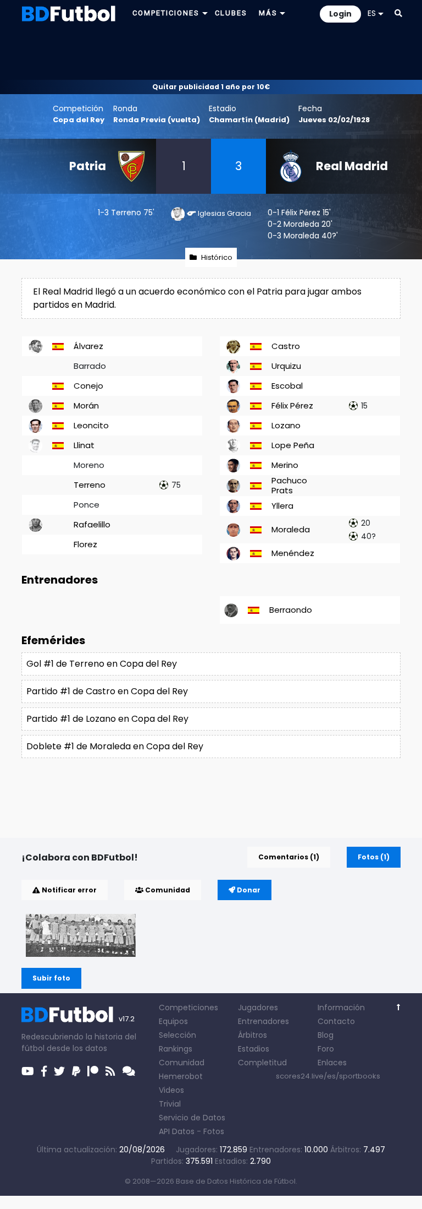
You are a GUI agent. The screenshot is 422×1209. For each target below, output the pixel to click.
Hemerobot (181, 1076)
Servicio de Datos (192, 1117)
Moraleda (301, 224)
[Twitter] (59, 1071)
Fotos (213, 1131)
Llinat (84, 445)
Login (340, 13)
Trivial (170, 1103)
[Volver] (399, 1007)
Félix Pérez (300, 212)
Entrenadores (263, 1021)
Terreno (126, 212)
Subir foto (51, 978)
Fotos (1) (374, 857)
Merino (284, 465)
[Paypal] (76, 1071)
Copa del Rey (78, 120)
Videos (171, 1090)
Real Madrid (352, 166)
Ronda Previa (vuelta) (156, 120)
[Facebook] (44, 1071)
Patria (87, 166)
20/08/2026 (142, 1149)
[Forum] (129, 1071)
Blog (326, 1035)
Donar (247, 890)
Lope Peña (292, 445)
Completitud (262, 1062)
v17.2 (127, 1019)
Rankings (175, 1048)
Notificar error (68, 890)
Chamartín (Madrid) (249, 120)
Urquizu (286, 366)
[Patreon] (92, 1071)
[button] (398, 13)
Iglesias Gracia (224, 213)
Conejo (88, 385)
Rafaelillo (92, 524)
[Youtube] (27, 1071)
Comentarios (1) (288, 857)
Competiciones (188, 1007)
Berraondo (290, 610)
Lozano (286, 425)
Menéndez (292, 553)
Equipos (173, 1021)
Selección (177, 1035)
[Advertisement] (211, 53)
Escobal (287, 385)
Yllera (282, 505)
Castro (285, 346)
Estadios (253, 1048)
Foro (326, 1048)
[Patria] (81, 935)
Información (341, 1007)
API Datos (177, 1131)
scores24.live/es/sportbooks (328, 1076)
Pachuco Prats (289, 485)
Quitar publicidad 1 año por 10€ (211, 86)
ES (372, 13)
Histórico (216, 257)
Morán (86, 405)
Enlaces (332, 1062)
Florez (85, 544)
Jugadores (258, 1007)
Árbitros (252, 1035)
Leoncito (91, 425)
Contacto (336, 1021)
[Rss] (110, 1071)
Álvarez (88, 346)
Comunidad (166, 890)
